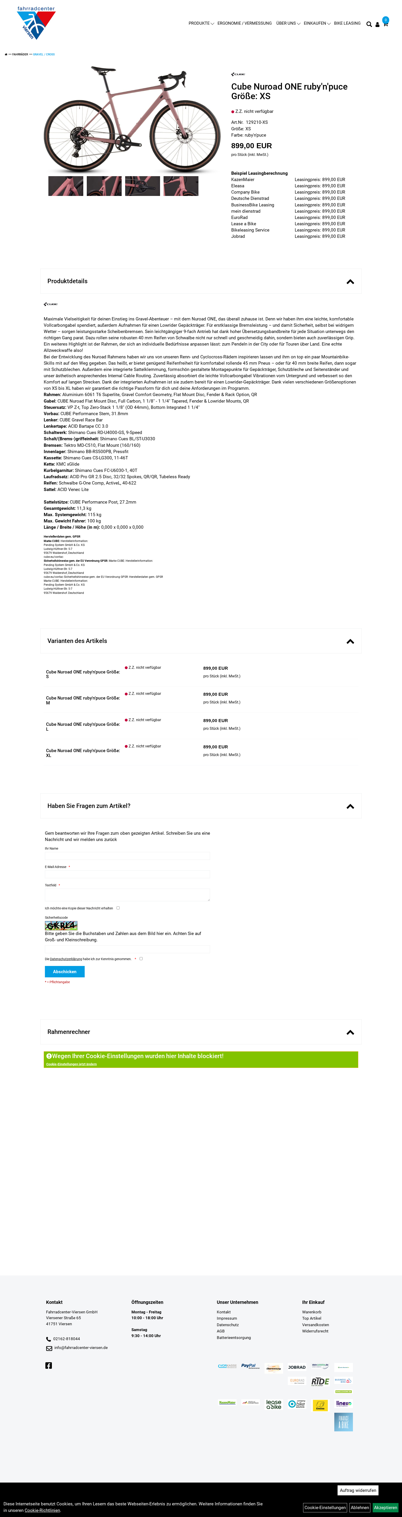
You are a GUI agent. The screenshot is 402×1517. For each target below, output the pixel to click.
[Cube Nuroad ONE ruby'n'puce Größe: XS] (132, 120)
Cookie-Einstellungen (325, 1507)
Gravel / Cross (44, 54)
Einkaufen (315, 23)
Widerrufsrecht (315, 1331)
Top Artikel (311, 1318)
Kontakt (224, 1312)
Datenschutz (228, 1324)
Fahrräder (20, 54)
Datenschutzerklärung (66, 959)
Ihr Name (51, 848)
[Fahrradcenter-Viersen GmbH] (36, 23)
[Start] (6, 54)
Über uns (286, 23)
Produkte (199, 23)
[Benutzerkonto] (377, 24)
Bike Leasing (347, 23)
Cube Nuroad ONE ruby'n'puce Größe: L (83, 727)
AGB (221, 1331)
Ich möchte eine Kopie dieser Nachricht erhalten (79, 908)
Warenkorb (312, 1312)
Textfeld (50, 885)
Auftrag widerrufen (358, 1490)
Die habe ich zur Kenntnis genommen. (88, 959)
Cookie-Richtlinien (42, 1510)
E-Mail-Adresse (55, 867)
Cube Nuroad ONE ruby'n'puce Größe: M (83, 700)
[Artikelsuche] (369, 25)
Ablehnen (360, 1507)
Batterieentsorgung (234, 1337)
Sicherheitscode (56, 917)
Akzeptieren (385, 1507)
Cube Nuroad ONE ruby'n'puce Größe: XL (83, 753)
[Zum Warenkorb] (385, 24)
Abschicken (65, 971)
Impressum (227, 1318)
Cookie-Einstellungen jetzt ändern (71, 1064)
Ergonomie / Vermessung (245, 23)
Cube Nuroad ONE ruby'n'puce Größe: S (83, 674)
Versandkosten (315, 1324)
